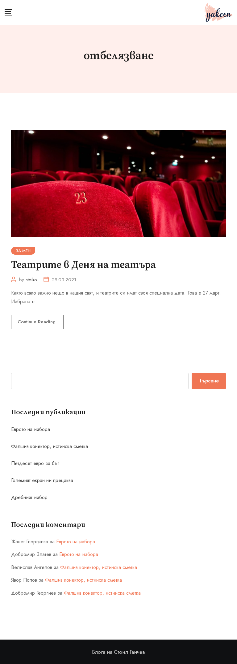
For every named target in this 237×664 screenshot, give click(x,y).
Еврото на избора (30, 429)
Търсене (209, 380)
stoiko (31, 279)
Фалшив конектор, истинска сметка (49, 446)
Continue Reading (37, 321)
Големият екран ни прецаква (42, 480)
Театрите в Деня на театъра (83, 265)
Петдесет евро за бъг (35, 463)
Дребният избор (29, 497)
